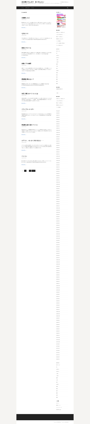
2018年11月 (58, 313)
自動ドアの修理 (26, 63)
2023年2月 (58, 203)
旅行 (57, 68)
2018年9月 (58, 318)
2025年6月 (58, 143)
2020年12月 (58, 259)
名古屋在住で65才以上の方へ (64, 3)
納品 (57, 74)
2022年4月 (58, 225)
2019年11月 (58, 287)
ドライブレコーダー (28, 109)
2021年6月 (58, 246)
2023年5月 (58, 197)
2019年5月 (58, 300)
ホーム (23, 7)
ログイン (57, 403)
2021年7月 (58, 244)
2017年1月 (58, 354)
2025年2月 (58, 151)
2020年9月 (58, 266)
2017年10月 (58, 341)
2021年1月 (58, 257)
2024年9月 (58, 162)
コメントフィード (59, 407)
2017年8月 (58, 346)
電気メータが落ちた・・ (60, 36)
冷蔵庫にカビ (26, 18)
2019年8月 (58, 294)
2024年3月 (58, 175)
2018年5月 (58, 326)
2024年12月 (58, 156)
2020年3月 (58, 279)
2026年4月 (58, 121)
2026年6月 (58, 117)
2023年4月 (58, 199)
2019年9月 (58, 292)
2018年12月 (58, 311)
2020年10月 (58, 264)
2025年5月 (58, 145)
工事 (57, 66)
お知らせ (57, 57)
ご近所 (57, 375)
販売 (57, 390)
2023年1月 (58, 205)
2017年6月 (58, 350)
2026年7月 (58, 115)
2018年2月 (58, 333)
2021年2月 (58, 255)
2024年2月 (58, 177)
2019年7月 (58, 296)
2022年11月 (58, 210)
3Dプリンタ (58, 51)
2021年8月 (58, 242)
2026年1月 (58, 128)
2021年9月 (58, 240)
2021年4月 (58, 251)
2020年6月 (58, 272)
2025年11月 (58, 132)
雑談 (57, 83)
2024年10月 (58, 160)
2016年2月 (58, 359)
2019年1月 (58, 309)
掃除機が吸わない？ (28, 79)
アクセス (32, 7)
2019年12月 (58, 285)
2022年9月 (58, 214)
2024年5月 (58, 171)
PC (56, 53)
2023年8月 (58, 190)
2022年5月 (58, 223)
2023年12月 (58, 182)
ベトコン (24, 156)
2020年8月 (58, 268)
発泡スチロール (26, 48)
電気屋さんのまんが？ (59, 38)
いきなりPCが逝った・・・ (60, 34)
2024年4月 (58, 173)
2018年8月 (58, 320)
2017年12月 (58, 337)
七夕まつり (25, 33)
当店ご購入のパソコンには (30, 93)
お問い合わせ (27, 7)
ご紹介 (57, 59)
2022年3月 (58, 227)
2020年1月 (58, 283)
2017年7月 (58, 348)
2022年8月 (58, 216)
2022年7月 (58, 218)
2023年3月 (58, 201)
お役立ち (57, 55)
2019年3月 (58, 305)
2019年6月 (58, 298)
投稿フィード (58, 405)
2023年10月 (58, 186)
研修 (57, 72)
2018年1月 (58, 335)
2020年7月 (58, 270)
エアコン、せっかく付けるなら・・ (33, 140)
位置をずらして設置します (60, 32)
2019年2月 (58, 307)
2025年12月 (58, 130)
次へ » (33, 170)
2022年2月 (58, 229)
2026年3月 (58, 123)
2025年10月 (58, 134)
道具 (57, 81)
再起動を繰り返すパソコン (30, 125)
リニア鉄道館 (58, 107)
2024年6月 (58, 169)
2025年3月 (58, 149)
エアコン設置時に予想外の (60, 43)
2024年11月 (58, 158)
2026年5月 (58, 119)
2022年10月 (58, 212)
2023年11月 (58, 184)
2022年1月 (58, 231)
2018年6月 (58, 324)
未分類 (57, 70)
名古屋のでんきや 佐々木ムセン (33, 2)
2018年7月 (58, 322)
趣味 (57, 79)
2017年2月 (58, 352)
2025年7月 (58, 141)
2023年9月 (58, 188)
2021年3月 (58, 253)
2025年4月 (58, 147)
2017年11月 (58, 339)
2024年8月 (58, 164)
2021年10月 (58, 238)
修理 (57, 377)
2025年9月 (58, 136)
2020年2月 (58, 281)
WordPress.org (58, 409)
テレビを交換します (59, 45)
